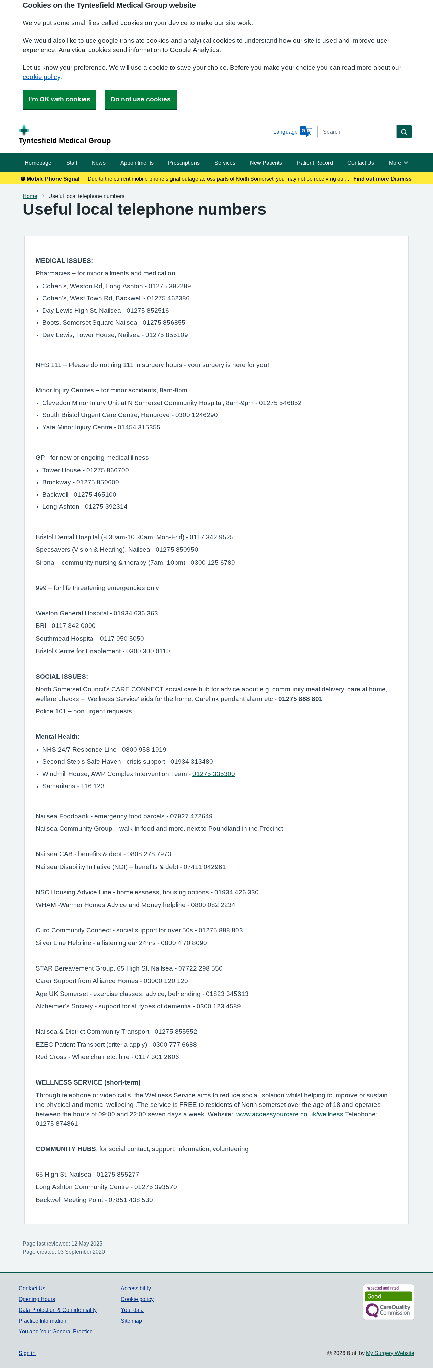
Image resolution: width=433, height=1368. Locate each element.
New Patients (266, 162)
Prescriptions (184, 162)
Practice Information (42, 1320)
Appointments (137, 162)
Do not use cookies (141, 99)
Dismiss (401, 178)
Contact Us (360, 162)
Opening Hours (37, 1299)
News (99, 162)
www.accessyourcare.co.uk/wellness (289, 1114)
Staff (71, 162)
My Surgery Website (390, 1353)
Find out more (371, 178)
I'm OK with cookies (59, 99)
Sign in (27, 1353)
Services (224, 162)
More (399, 162)
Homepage (38, 162)
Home (30, 196)
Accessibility (136, 1288)
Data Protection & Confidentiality (58, 1310)
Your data (132, 1310)
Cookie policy (137, 1299)
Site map (131, 1320)
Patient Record (315, 162)
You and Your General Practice (56, 1331)
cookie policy (41, 77)
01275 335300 (213, 774)
